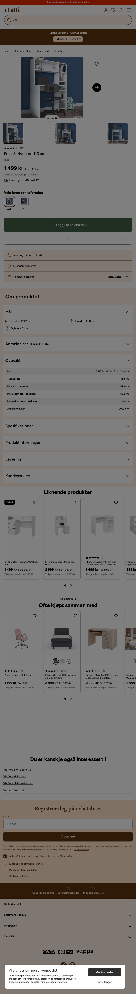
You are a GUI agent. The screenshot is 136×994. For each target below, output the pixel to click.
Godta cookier (104, 972)
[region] (65, 977)
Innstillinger (105, 982)
